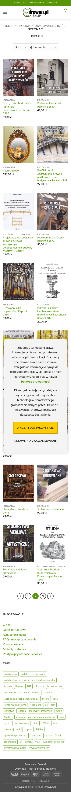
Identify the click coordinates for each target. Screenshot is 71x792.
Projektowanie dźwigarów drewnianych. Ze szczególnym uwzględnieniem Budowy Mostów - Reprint (18, 244)
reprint (28, 729)
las (46, 704)
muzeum (20, 717)
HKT (55, 698)
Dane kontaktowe (14, 629)
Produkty (28, 780)
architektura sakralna (43, 680)
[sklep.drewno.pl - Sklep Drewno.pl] (36, 12)
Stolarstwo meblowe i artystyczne (15, 571)
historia (45, 698)
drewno (36, 692)
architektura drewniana (33, 674)
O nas (6, 624)
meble (59, 710)
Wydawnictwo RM (39, 747)
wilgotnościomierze (53, 741)
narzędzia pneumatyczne (41, 717)
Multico (8, 717)
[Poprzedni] (20, 596)
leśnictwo (9, 710)
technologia (10, 741)
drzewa (48, 692)
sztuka (48, 735)
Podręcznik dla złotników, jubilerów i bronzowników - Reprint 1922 (18, 108)
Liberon (22, 710)
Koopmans (35, 704)
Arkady (8, 686)
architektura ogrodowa (16, 680)
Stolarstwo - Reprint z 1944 (15, 511)
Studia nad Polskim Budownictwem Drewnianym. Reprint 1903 (50, 574)
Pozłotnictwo (11, 170)
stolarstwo (35, 735)
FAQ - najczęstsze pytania (19, 639)
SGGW (39, 729)
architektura (10, 674)
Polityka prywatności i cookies (22, 654)
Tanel (58, 735)
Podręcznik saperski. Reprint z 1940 (49, 105)
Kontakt (43, 780)
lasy (53, 704)
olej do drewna (21, 723)
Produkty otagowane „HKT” (40, 25)
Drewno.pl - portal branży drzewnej (35, 768)
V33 (37, 741)
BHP (29, 686)
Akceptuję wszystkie (35, 427)
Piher (35, 723)
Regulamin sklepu (14, 634)
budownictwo (54, 686)
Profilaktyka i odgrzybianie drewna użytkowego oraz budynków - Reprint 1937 (52, 175)
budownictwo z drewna (16, 692)
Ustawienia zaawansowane (35, 440)
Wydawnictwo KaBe (15, 747)
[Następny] (50, 596)
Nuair (62, 717)
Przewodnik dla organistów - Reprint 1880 (15, 311)
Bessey (19, 686)
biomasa (39, 686)
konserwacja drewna (15, 704)
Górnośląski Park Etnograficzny (21, 698)
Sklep (9, 25)
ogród (7, 723)
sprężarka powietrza (15, 735)
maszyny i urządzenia (40, 710)
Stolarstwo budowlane (50, 509)
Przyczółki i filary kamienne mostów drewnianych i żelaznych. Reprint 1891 (51, 312)
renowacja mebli (13, 729)
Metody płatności (14, 649)
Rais (55, 723)
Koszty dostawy (13, 644)
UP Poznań (26, 741)
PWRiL (45, 723)
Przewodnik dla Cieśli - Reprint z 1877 (50, 239)
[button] (5, 12)
